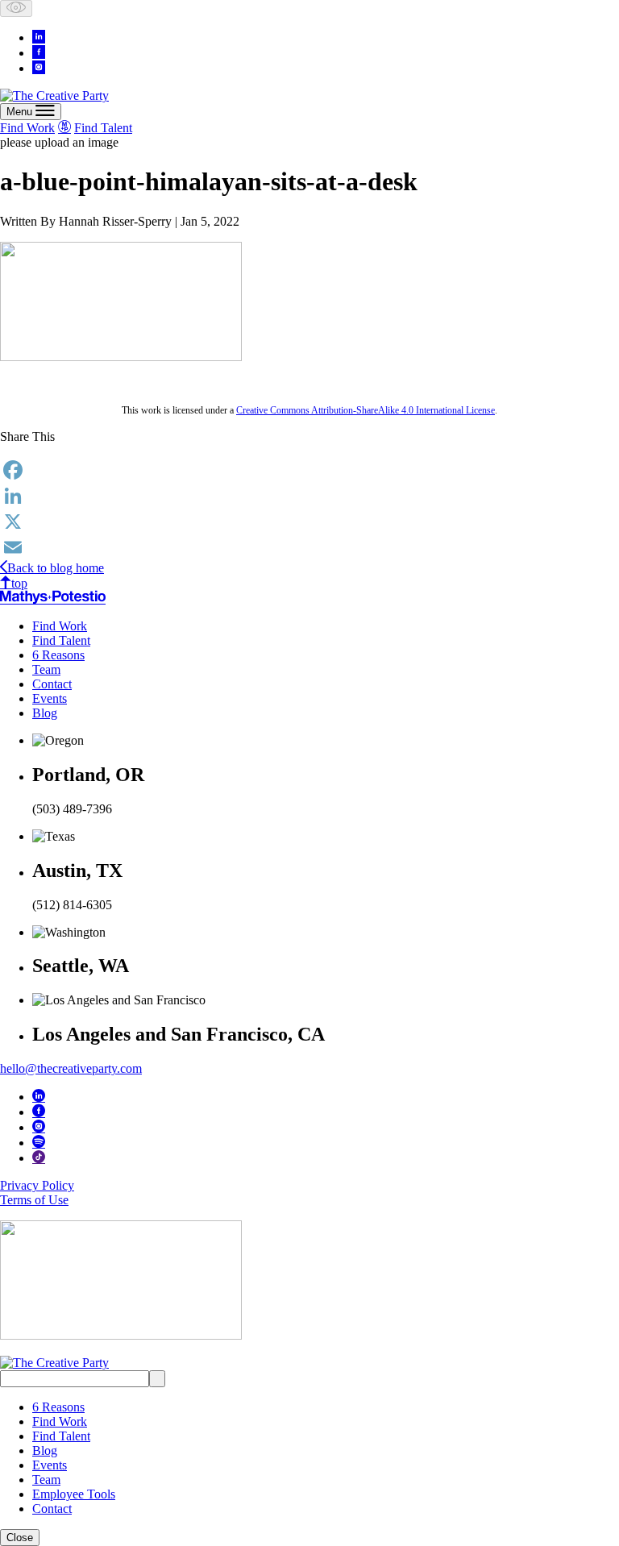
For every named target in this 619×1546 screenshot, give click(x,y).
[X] (309, 521)
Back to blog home (55, 568)
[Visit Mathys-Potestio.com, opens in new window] (53, 597)
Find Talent (103, 128)
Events (49, 698)
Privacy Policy (37, 1185)
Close (19, 1537)
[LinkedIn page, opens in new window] (38, 36)
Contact (52, 684)
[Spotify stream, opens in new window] (38, 1141)
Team (46, 669)
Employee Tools (73, 1494)
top (19, 583)
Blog (44, 713)
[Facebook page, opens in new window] (38, 51)
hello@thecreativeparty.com (71, 1068)
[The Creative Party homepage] (54, 95)
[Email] (309, 547)
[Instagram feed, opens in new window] (38, 66)
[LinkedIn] (309, 496)
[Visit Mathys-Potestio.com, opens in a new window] (64, 126)
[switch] (16, 8)
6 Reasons (58, 655)
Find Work (27, 128)
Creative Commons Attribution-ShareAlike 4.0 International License (365, 410)
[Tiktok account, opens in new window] (38, 1156)
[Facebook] (309, 470)
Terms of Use (34, 1200)
